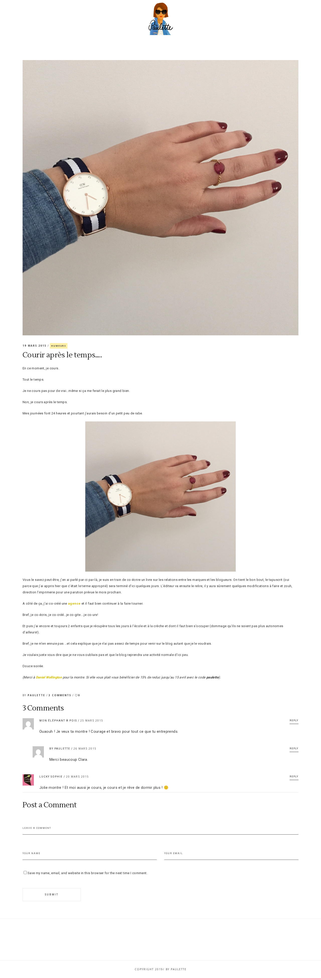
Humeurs (58, 345)
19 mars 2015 (35, 345)
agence (74, 603)
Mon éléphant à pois (58, 720)
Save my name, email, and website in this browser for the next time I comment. (87, 873)
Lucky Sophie (51, 776)
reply (294, 720)
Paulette (37, 695)
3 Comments (60, 695)
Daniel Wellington (49, 677)
